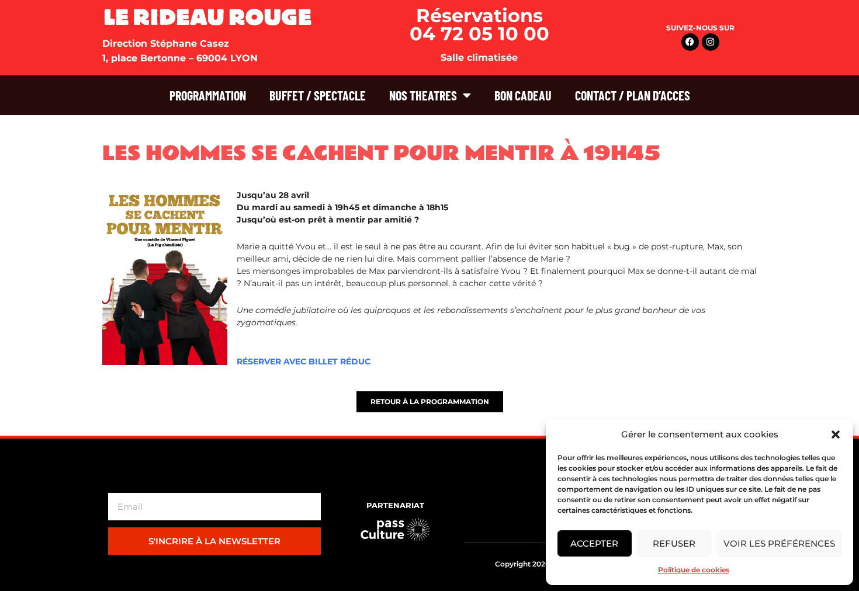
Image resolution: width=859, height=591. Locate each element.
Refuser (674, 543)
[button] (835, 434)
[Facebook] (690, 42)
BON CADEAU (523, 95)
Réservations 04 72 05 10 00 (479, 24)
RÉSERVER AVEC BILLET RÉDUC (303, 361)
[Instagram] (710, 42)
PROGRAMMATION (207, 95)
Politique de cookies (693, 569)
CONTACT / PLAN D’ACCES (632, 95)
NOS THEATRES (423, 95)
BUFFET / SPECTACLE (317, 95)
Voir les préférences (779, 543)
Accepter (594, 543)
